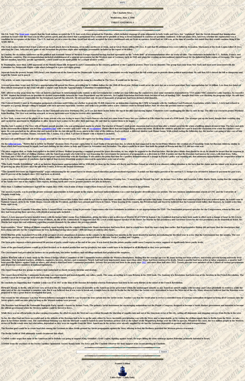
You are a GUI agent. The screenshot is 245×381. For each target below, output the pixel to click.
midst (123, 139)
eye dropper (95, 128)
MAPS (122, 3)
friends (42, 139)
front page (24, 34)
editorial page (14, 144)
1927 (144, 262)
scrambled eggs (49, 128)
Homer (107, 139)
